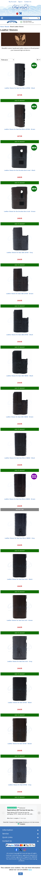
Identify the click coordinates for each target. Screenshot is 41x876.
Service (5, 834)
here (30, 869)
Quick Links (7, 837)
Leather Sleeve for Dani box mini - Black (19, 579)
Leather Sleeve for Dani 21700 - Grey (19, 785)
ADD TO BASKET (20, 100)
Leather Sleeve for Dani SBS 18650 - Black (19, 376)
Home (2, 26)
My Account (12, 1)
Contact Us (27, 1)
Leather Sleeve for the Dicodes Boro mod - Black (19, 170)
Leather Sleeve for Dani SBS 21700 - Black (19, 335)
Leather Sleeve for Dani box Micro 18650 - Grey (20, 538)
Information (7, 830)
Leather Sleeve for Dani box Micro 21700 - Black (20, 88)
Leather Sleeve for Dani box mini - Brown (20, 620)
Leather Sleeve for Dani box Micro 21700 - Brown (19, 129)
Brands (7, 26)
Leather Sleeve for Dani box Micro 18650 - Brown (19, 499)
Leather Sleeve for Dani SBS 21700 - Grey (20, 252)
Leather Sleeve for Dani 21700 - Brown (20, 743)
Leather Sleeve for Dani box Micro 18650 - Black (19, 458)
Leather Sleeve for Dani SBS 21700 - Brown (19, 293)
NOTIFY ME (20, 509)
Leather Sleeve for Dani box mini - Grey (19, 661)
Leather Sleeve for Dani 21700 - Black (20, 702)
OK (20, 873)
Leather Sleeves (9, 30)
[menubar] (20, 17)
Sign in (20, 1)
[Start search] (38, 18)
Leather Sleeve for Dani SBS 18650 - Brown (19, 417)
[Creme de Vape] (20, 7)
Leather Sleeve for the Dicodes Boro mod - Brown (19, 211)
